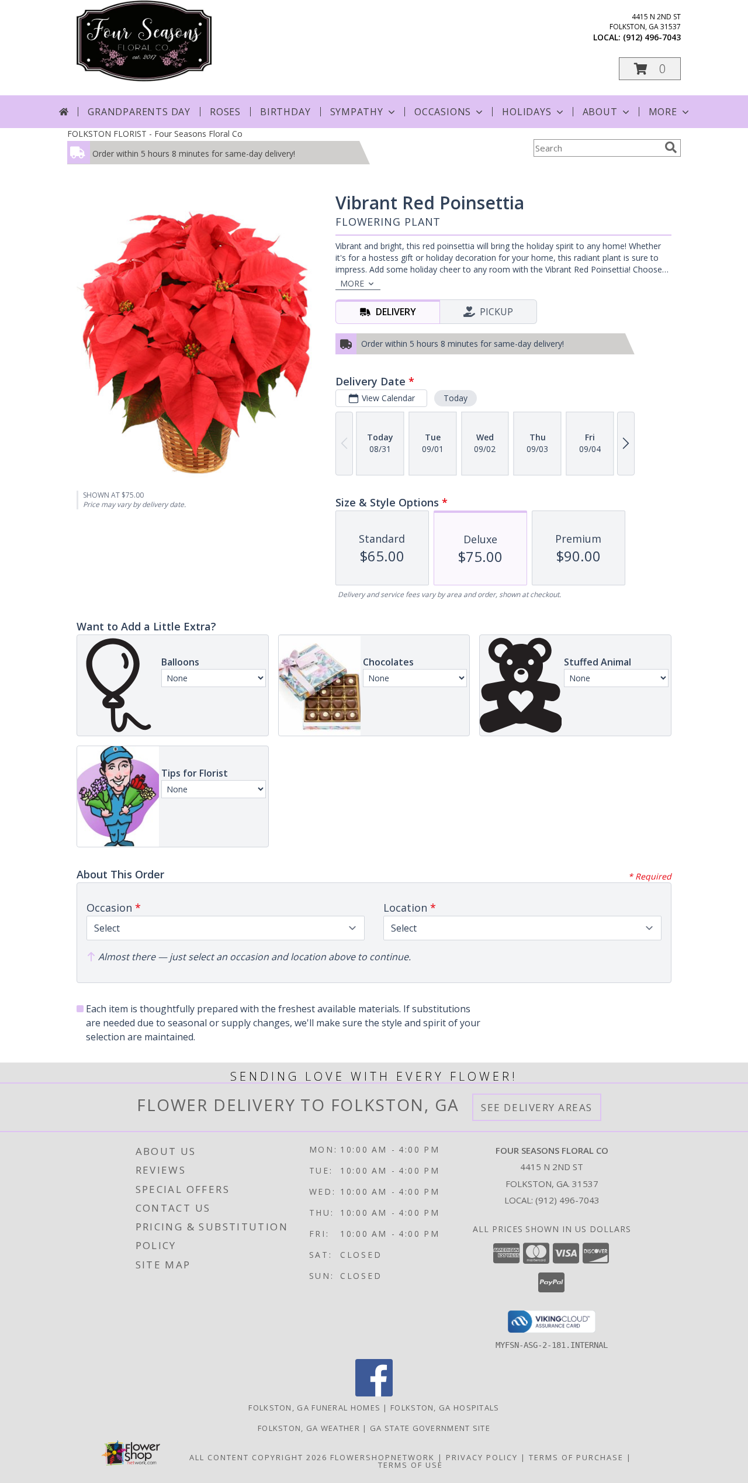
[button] (650, 68)
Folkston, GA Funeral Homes (314, 1407)
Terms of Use (410, 1465)
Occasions (442, 111)
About (600, 111)
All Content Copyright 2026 (258, 1457)
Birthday (285, 111)
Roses (225, 111)
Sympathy (356, 111)
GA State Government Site (430, 1428)
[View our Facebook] (374, 1393)
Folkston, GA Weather (309, 1428)
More (663, 111)
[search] (671, 147)
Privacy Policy (482, 1457)
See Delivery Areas (537, 1107)
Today (456, 397)
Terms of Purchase (576, 1457)
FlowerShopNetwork (382, 1457)
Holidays (526, 111)
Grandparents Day (139, 111)
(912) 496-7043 (652, 37)
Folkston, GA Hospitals (445, 1407)
